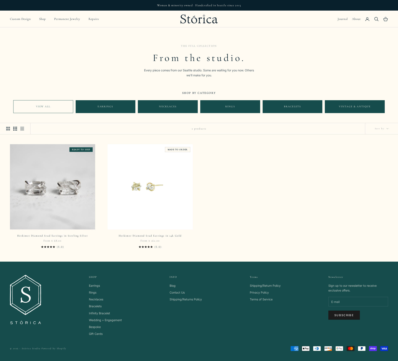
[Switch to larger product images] (8, 128)
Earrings (105, 106)
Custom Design (20, 19)
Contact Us (177, 292)
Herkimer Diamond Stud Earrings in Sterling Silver (52, 235)
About (356, 19)
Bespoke (95, 327)
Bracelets (292, 106)
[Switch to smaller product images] (15, 128)
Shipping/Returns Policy (186, 299)
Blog (173, 285)
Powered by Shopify (54, 348)
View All (43, 106)
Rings (230, 106)
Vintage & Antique (355, 106)
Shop (42, 19)
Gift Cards (96, 333)
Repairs (94, 19)
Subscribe (344, 315)
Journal (343, 19)
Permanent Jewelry (67, 19)
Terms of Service (261, 299)
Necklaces (167, 106)
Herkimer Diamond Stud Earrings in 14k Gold (150, 235)
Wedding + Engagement (105, 320)
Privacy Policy (259, 292)
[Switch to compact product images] (22, 128)
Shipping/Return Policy (265, 285)
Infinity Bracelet (99, 313)
